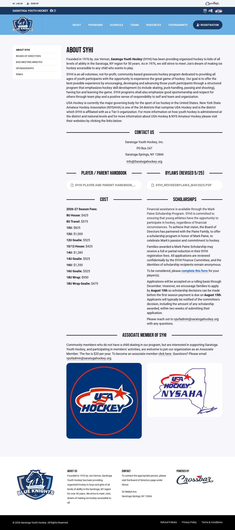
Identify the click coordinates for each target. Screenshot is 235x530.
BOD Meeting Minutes (29, 62)
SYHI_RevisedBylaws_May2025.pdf (184, 185)
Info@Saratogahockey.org (144, 161)
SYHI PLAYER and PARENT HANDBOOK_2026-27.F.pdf (108, 185)
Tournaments (178, 25)
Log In (19, 3)
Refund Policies (169, 522)
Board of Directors (28, 56)
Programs (95, 25)
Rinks (19, 74)
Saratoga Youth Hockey (30, 10)
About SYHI (23, 49)
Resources (153, 25)
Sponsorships (25, 68)
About (76, 25)
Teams (134, 25)
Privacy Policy (189, 522)
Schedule (116, 25)
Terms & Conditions (212, 522)
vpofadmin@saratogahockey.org (196, 319)
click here (164, 354)
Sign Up (34, 3)
